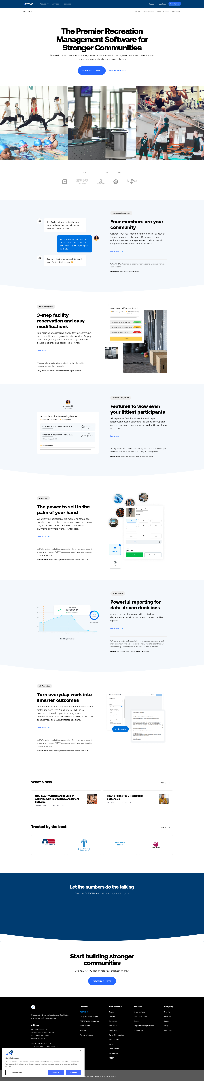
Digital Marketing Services (144, 1026)
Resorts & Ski (114, 1039)
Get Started (174, 4)
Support (152, 4)
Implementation (140, 1012)
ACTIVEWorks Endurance (89, 1021)
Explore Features (117, 70)
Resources (168, 1030)
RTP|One (83, 1030)
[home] (28, 4)
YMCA (111, 1058)
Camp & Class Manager (89, 1016)
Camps (112, 1012)
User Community (140, 1016)
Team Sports (114, 1049)
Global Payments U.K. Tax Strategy (105, 1076)
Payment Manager (87, 1035)
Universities (113, 1053)
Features (137, 12)
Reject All (56, 1072)
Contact (162, 4)
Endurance (113, 1026)
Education (113, 1021)
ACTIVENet (84, 1012)
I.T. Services (138, 1030)
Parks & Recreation (116, 1035)
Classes (112, 1016)
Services (55, 4)
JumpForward (85, 1026)
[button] (43, 4)
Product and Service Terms (84, 1076)
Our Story (168, 1012)
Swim (111, 1044)
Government (114, 1030)
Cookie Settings (16, 1072)
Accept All (73, 1072)
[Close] (80, 1050)
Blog (166, 1026)
